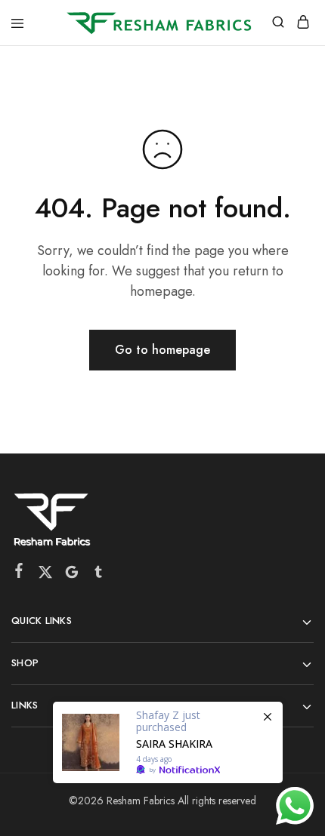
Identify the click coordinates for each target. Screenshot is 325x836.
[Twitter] (45, 575)
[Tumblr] (98, 575)
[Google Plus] (72, 575)
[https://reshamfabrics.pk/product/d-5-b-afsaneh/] (168, 742)
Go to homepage (162, 349)
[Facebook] (19, 573)
